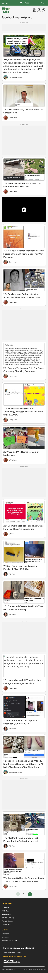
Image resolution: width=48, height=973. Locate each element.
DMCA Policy (42, 969)
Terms (25, 969)
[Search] (6, 2)
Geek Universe (7, 921)
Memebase (24, 3)
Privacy (30, 969)
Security (35, 969)
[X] (44, 10)
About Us (5, 937)
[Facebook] (39, 10)
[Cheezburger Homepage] (24, 962)
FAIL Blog (5, 911)
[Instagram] (34, 10)
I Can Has (5, 907)
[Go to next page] (30, 894)
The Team (5, 934)
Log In (43, 3)
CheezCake (6, 924)
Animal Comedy (8, 918)
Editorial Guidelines (9, 941)
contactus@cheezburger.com (14, 956)
